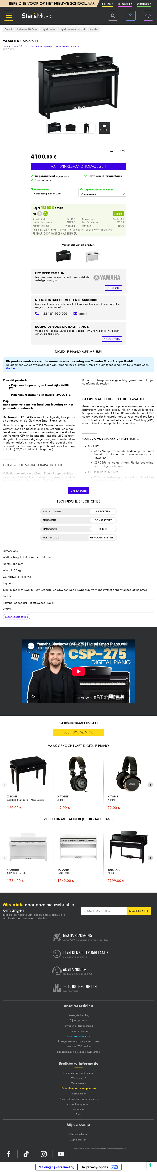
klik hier (11, 368)
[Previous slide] (4, 785)
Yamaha (93, 29)
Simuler (118, 213)
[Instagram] (43, 1154)
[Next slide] (150, 785)
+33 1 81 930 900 (83, 974)
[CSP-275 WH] (92, 256)
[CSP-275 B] (63, 256)
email (83, 314)
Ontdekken (113, 288)
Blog (78, 1114)
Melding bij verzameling (56, 1167)
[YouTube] (61, 1154)
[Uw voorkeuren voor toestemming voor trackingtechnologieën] (150, 1165)
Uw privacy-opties (94, 1167)
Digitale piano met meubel (72, 29)
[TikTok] (26, 1154)
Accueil (8, 29)
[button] (54, 128)
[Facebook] (8, 1154)
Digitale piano (48, 29)
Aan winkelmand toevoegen (78, 166)
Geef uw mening (78, 732)
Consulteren (112, 339)
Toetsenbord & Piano (27, 29)
